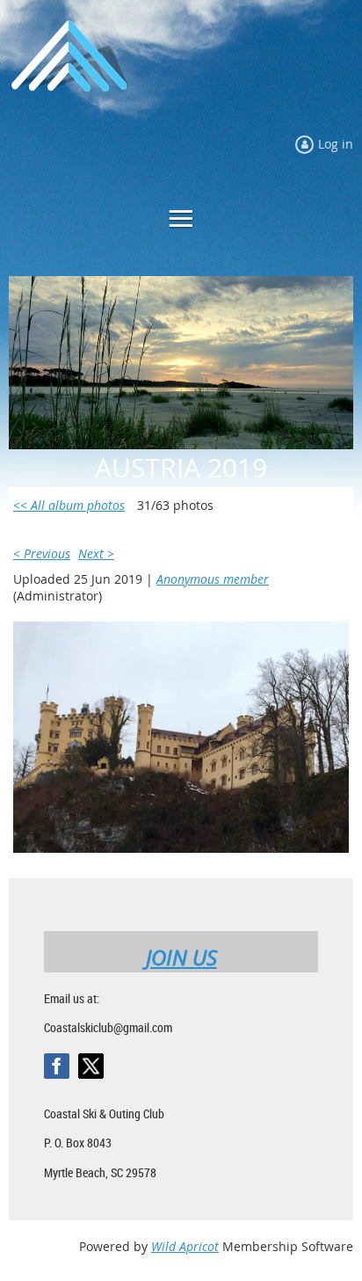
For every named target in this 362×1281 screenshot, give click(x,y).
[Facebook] (56, 1066)
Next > (96, 553)
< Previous (41, 553)
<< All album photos (69, 505)
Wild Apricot (185, 1246)
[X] (91, 1066)
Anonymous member (212, 579)
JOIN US (181, 957)
